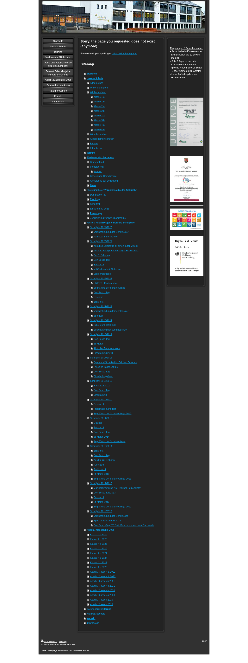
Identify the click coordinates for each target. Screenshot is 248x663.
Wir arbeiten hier (99, 134)
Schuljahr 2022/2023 (101, 278)
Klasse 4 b (99, 129)
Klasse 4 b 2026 (98, 539)
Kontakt (98, 171)
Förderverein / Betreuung (100, 157)
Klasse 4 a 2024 (98, 553)
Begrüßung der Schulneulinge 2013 (112, 478)
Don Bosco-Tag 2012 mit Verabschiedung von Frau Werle (124, 525)
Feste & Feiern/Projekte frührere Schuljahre (111, 222)
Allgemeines (96, 83)
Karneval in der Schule (106, 236)
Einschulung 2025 (99, 208)
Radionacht (100, 469)
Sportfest (98, 315)
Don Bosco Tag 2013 (105, 492)
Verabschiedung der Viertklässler (111, 232)
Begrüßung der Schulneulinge (109, 287)
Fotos (93, 185)
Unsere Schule (95, 78)
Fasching (95, 199)
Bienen (94, 143)
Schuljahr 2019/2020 (105, 325)
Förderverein (97, 166)
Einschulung (100, 395)
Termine (91, 152)
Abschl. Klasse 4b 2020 (102, 590)
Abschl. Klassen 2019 (101, 599)
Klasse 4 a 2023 (98, 567)
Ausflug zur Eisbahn (104, 460)
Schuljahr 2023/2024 (101, 241)
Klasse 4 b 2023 (98, 562)
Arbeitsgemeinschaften (102, 139)
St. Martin (98, 343)
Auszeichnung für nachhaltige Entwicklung (116, 250)
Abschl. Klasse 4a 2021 (102, 585)
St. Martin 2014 (101, 436)
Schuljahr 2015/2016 (101, 399)
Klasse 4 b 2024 (98, 558)
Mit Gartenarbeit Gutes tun (107, 269)
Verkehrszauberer (103, 274)
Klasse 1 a (99, 97)
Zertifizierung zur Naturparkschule (108, 218)
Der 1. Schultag (102, 255)
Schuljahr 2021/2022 (101, 306)
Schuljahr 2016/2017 (101, 381)
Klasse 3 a (99, 115)
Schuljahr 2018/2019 (101, 334)
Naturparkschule (96, 613)
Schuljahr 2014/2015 (101, 418)
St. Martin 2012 (101, 502)
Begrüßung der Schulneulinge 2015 (112, 413)
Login (204, 641)
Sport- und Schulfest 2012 (107, 520)
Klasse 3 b (99, 120)
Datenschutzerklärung (99, 609)
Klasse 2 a (99, 106)
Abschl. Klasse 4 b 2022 (102, 576)
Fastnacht (99, 264)
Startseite (92, 73)
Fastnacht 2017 (102, 385)
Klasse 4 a (99, 125)
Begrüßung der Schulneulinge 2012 (112, 506)
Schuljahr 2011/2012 (101, 511)
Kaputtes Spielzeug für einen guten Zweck (116, 246)
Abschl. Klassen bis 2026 (101, 530)
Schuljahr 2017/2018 (101, 357)
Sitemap (62, 641)
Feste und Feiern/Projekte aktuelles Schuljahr (112, 190)
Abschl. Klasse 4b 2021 (102, 581)
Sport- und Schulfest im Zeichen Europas (115, 362)
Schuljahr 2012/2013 (101, 483)
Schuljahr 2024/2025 (101, 227)
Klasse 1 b (99, 101)
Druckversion (50, 641)
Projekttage (96, 213)
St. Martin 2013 (101, 474)
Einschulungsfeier (103, 376)
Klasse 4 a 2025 (98, 544)
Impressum (93, 623)
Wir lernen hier (98, 92)
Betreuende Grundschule (103, 176)
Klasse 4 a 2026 (98, 534)
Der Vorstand (97, 162)
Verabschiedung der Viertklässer (111, 516)
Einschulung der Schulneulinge (110, 329)
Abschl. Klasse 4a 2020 (102, 595)
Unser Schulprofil (99, 87)
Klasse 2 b (99, 111)
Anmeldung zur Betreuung (104, 180)
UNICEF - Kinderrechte (106, 283)
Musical (98, 423)
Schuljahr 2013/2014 (101, 446)
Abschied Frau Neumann (107, 348)
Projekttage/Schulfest (105, 409)
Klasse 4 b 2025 (98, 548)
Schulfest (95, 204)
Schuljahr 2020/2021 (101, 320)
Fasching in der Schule (106, 367)
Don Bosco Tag (98, 194)
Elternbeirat (96, 148)
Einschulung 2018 (103, 353)
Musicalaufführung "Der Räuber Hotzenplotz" (117, 488)
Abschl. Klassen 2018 (101, 604)
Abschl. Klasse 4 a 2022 (102, 571)
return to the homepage (124, 53)
